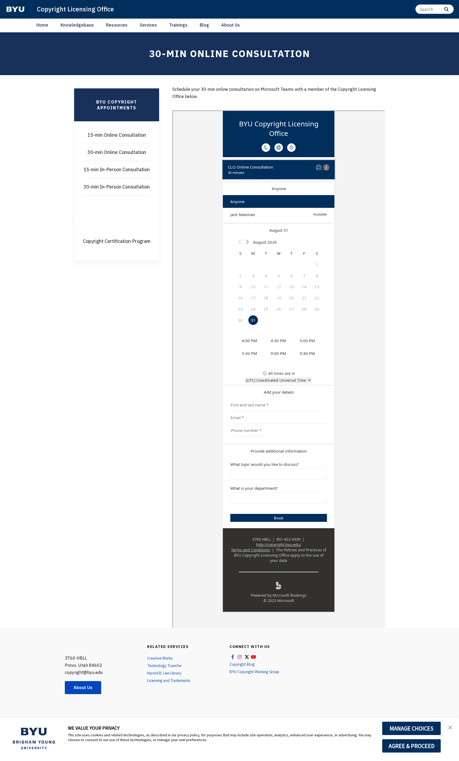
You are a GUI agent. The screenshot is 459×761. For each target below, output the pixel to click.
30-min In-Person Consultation (116, 187)
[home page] (15, 9)
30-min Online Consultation (116, 152)
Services (148, 25)
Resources (117, 25)
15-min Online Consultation (116, 135)
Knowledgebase (77, 25)
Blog (204, 25)
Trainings (178, 25)
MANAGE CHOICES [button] (412, 728)
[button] (450, 727)
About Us (230, 25)
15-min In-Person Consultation (116, 169)
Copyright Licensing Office (75, 9)
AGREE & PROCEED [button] (412, 746)
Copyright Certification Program (117, 241)
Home (42, 25)
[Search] (446, 9)
